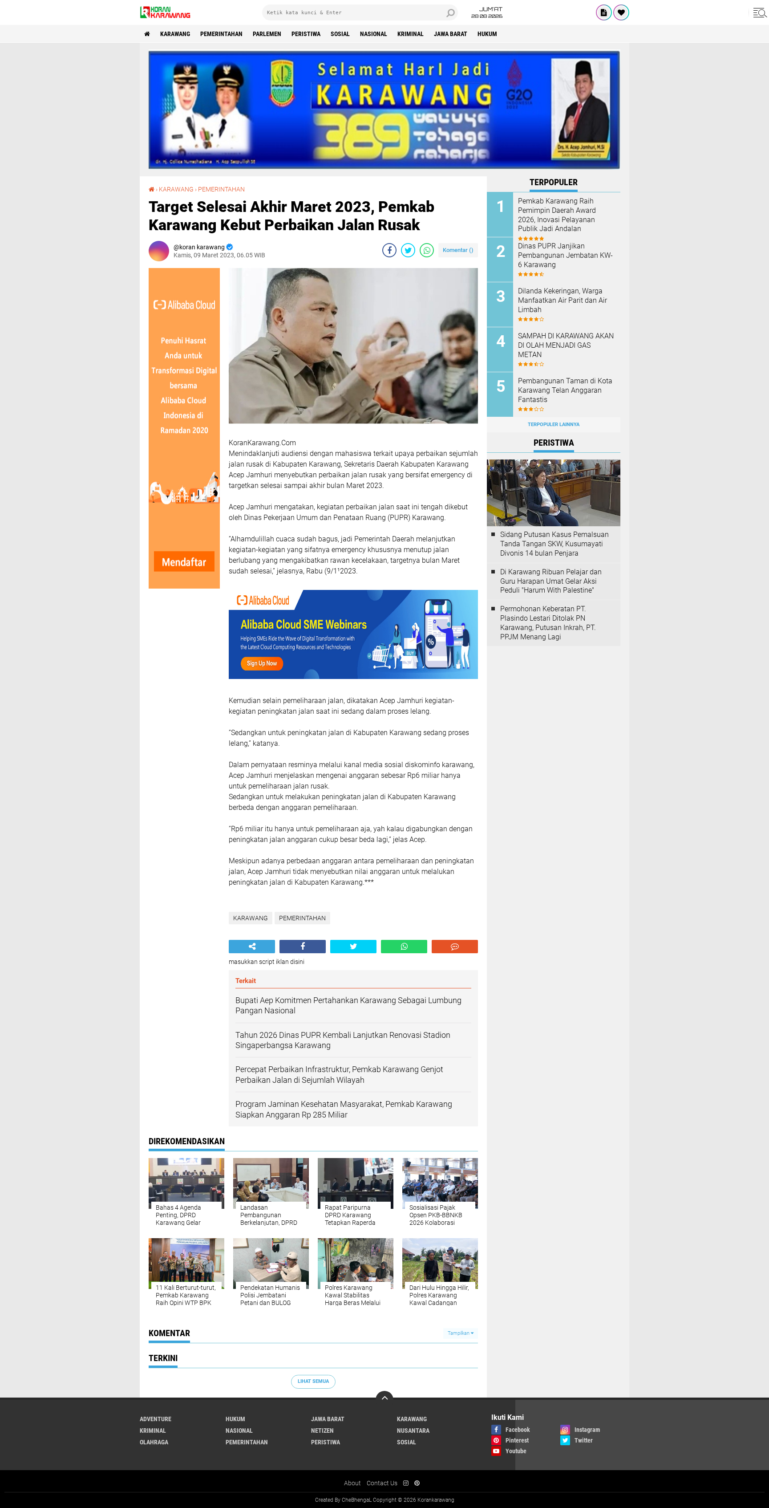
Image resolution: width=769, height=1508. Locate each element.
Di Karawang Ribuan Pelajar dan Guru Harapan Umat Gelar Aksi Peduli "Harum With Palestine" (551, 581)
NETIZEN (322, 1430)
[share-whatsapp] (427, 250)
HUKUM (487, 33)
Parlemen (267, 33)
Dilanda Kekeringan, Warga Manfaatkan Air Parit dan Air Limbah (562, 300)
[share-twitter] (408, 250)
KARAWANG (175, 33)
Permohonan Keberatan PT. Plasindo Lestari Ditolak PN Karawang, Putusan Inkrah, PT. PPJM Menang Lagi (548, 623)
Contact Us (382, 1483)
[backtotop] (384, 1400)
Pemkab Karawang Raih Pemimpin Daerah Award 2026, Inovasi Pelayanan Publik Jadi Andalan (557, 215)
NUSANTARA (413, 1430)
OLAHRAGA (154, 1442)
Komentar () (458, 250)
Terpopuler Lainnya (553, 424)
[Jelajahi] (759, 12)
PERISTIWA (305, 33)
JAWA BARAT (450, 33)
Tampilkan (459, 1333)
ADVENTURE (155, 1419)
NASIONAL (373, 33)
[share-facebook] (389, 250)
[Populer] (621, 12)
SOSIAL (340, 33)
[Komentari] (455, 946)
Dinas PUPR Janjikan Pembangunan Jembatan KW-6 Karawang (565, 255)
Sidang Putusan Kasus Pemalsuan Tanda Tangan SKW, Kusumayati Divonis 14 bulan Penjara (554, 543)
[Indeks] (604, 12)
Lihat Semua (313, 1381)
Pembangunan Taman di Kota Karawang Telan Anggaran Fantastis (565, 390)
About (352, 1483)
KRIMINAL (410, 33)
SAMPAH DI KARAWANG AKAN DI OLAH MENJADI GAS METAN (566, 345)
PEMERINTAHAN (221, 33)
